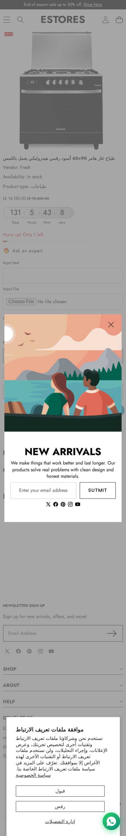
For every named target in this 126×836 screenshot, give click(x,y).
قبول (60, 791)
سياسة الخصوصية (33, 775)
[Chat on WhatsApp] (111, 821)
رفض (60, 806)
